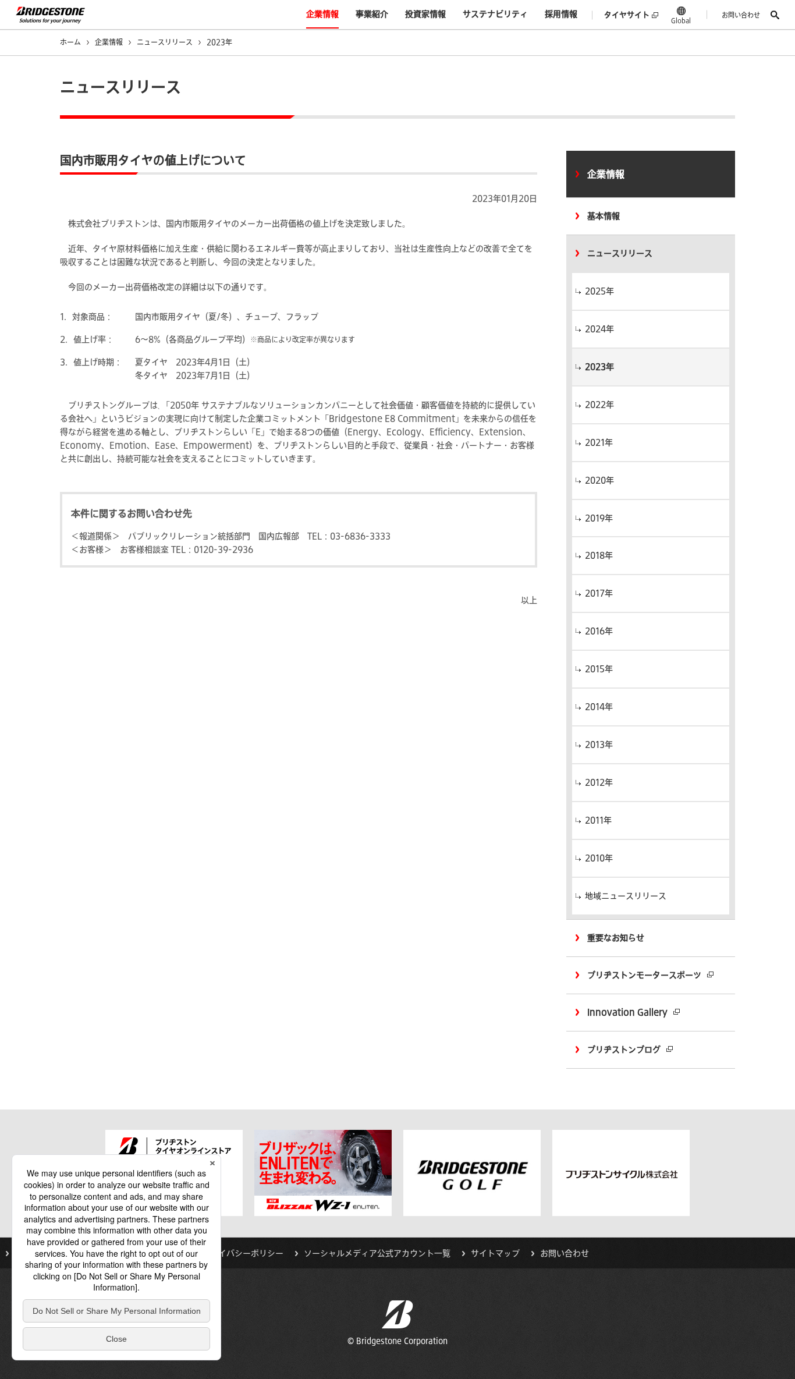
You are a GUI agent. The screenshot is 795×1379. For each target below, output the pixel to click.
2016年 (599, 631)
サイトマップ (495, 1253)
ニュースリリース (165, 41)
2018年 (599, 555)
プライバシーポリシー (242, 1253)
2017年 (599, 593)
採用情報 (561, 14)
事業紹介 (372, 14)
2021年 (599, 442)
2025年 (599, 291)
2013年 (599, 744)
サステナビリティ (495, 14)
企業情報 (322, 14)
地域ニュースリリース (625, 896)
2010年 (599, 858)
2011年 (598, 820)
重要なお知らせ (615, 938)
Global (681, 20)
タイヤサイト (627, 15)
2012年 (599, 782)
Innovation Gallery (627, 1012)
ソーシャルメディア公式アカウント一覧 (377, 1253)
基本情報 (603, 216)
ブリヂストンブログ (624, 1049)
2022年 (599, 404)
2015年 (599, 669)
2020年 (599, 480)
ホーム (70, 41)
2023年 (599, 367)
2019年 (599, 518)
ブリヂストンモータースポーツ (644, 975)
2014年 (599, 707)
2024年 (599, 329)
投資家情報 (425, 14)
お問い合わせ (741, 15)
